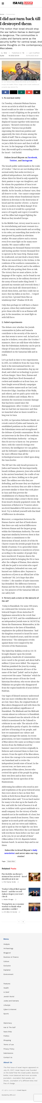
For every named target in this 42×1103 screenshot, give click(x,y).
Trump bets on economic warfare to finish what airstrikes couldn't (13, 906)
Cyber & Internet (10, 1009)
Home (2, 14)
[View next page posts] (23, 921)
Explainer (7, 970)
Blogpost (7, 953)
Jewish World (9, 996)
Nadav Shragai (8, 899)
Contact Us (8, 1057)
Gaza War (11, 861)
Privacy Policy (9, 1049)
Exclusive (7, 966)
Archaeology (8, 948)
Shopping (7, 1040)
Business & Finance (11, 957)
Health (6, 988)
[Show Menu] (3, 3)
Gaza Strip (8, 1032)
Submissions (8, 1053)
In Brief (6, 992)
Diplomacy (8, 1023)
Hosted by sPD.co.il (8, 1095)
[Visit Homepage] (22, 3)
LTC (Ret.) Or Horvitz (10, 912)
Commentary (10, 14)
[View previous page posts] (19, 921)
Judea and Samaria (11, 1001)
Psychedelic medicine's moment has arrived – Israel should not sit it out (14, 876)
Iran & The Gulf (10, 1027)
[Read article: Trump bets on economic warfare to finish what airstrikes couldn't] (34, 907)
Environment (8, 974)
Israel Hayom (21, 1090)
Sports (6, 1014)
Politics (6, 1036)
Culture (6, 961)
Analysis (7, 944)
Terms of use (9, 1044)
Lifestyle (7, 1005)
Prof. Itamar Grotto (10, 882)
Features (7, 984)
